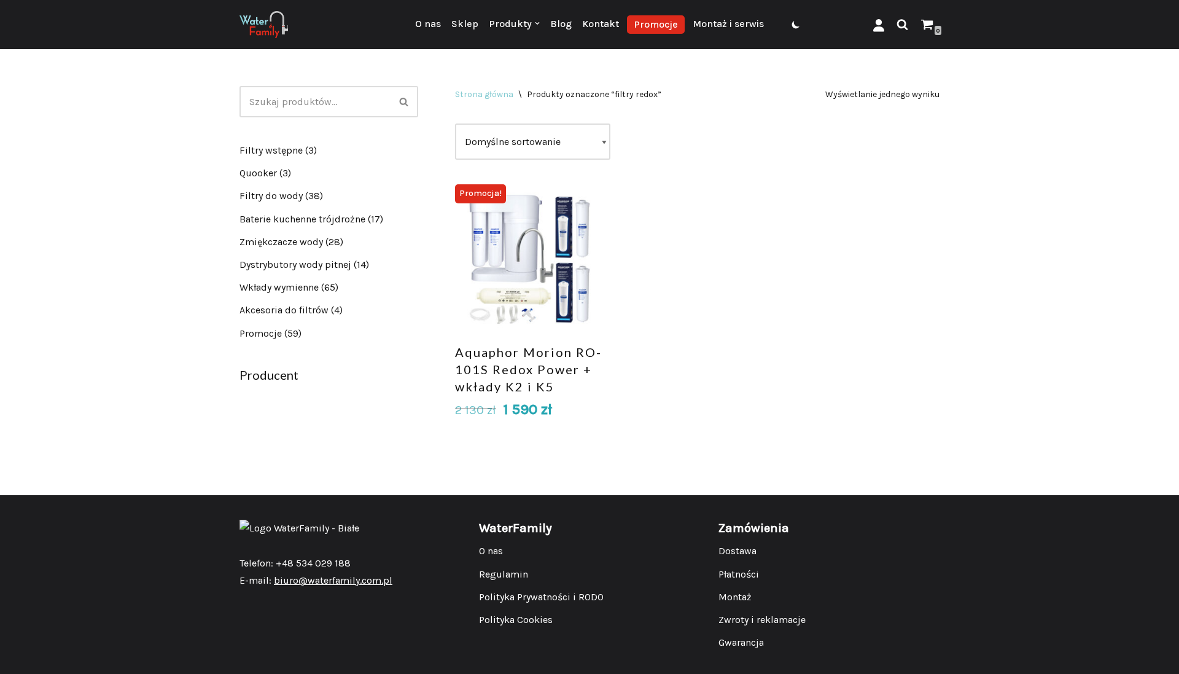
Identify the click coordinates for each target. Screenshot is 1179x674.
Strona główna (484, 94)
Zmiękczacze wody (281, 242)
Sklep (464, 23)
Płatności (738, 574)
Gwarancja (741, 642)
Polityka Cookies (516, 619)
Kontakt (600, 23)
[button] (537, 23)
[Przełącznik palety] (796, 24)
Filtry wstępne (271, 150)
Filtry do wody (271, 196)
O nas (428, 23)
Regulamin (503, 574)
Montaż (735, 597)
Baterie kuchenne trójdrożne (302, 219)
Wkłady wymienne (279, 287)
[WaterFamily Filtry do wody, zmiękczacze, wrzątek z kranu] (263, 24)
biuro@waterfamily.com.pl (333, 580)
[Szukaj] (902, 24)
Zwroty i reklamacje (762, 619)
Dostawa (737, 551)
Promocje (656, 24)
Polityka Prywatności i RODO (541, 597)
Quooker (258, 173)
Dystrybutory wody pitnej (295, 264)
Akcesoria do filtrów (284, 310)
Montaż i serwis (728, 23)
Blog (561, 23)
